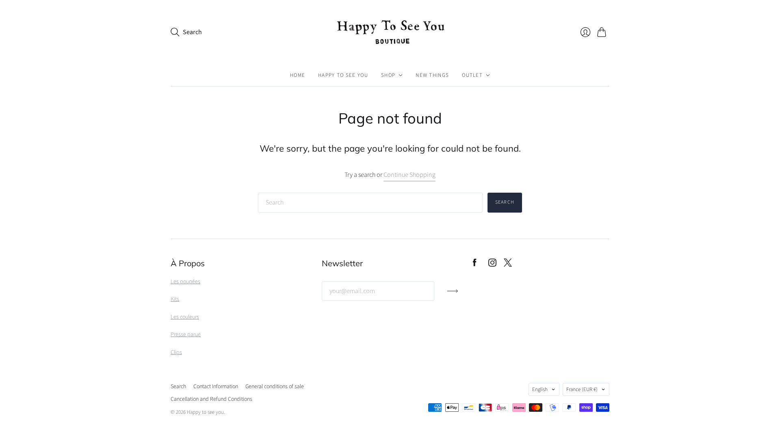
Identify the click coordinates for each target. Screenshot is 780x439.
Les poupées (185, 282)
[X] (508, 264)
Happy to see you (343, 75)
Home (297, 75)
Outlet (472, 75)
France (582, 389)
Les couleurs (185, 317)
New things (432, 75)
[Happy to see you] (390, 32)
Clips (176, 352)
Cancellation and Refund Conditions (211, 399)
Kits (175, 299)
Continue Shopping (410, 174)
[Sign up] (452, 294)
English (540, 389)
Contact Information (215, 386)
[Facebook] (475, 264)
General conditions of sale (274, 386)
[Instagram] (492, 264)
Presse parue (186, 334)
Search (504, 202)
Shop (388, 75)
